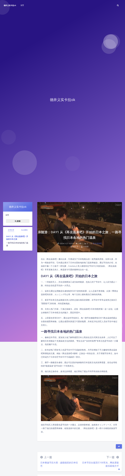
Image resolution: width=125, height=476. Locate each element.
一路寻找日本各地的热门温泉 (17, 244)
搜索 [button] (18, 221)
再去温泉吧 (97, 243)
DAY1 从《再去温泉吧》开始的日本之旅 (17, 237)
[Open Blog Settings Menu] (119, 469)
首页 (7, 215)
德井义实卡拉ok (10, 5)
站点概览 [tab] (24, 230)
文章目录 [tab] (11, 230)
